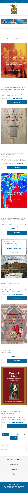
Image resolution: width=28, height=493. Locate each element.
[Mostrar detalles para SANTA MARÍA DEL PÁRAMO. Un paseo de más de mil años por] (14, 129)
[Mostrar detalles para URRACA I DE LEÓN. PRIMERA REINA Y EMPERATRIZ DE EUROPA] (14, 388)
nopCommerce (16, 484)
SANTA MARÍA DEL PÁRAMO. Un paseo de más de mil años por (12, 153)
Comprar (17, 102)
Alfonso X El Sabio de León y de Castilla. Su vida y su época (13, 349)
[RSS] (14, 474)
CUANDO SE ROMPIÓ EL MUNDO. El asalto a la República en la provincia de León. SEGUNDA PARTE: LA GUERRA (13, 220)
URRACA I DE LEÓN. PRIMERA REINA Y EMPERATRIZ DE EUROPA (11, 412)
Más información (14, 252)
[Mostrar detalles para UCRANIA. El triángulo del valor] (14, 260)
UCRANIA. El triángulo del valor (11, 283)
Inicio (6, 27)
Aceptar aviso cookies (14, 248)
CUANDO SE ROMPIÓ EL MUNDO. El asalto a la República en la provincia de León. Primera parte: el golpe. (13, 89)
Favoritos (12, 1)
